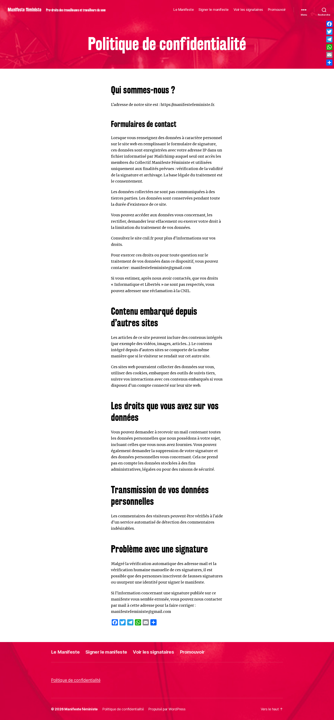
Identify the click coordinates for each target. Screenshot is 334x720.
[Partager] (329, 62)
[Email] (329, 55)
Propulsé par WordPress (166, 709)
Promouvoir (277, 10)
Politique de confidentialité (75, 680)
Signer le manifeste (214, 10)
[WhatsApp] (329, 47)
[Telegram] (329, 39)
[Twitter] (329, 32)
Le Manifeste (183, 10)
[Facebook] (329, 24)
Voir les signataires (248, 10)
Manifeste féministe (24, 9)
